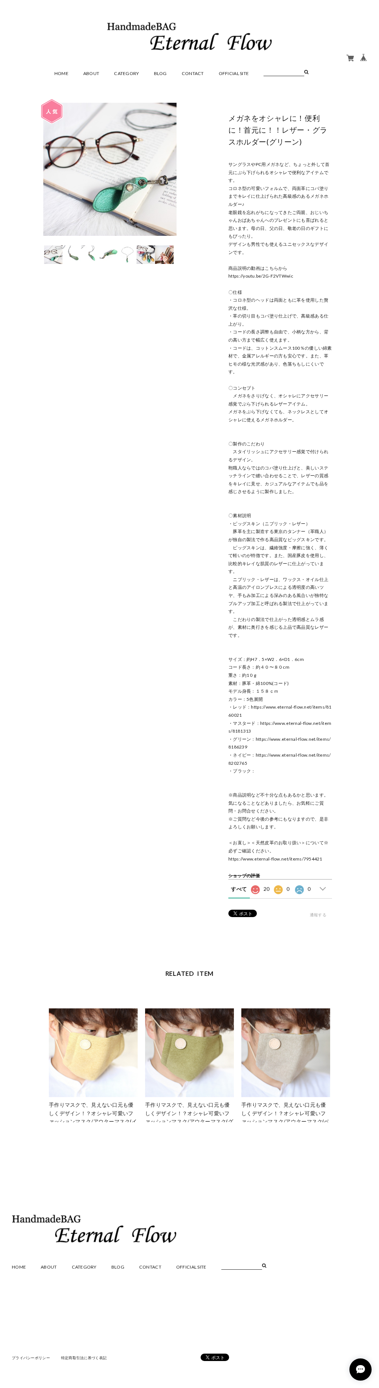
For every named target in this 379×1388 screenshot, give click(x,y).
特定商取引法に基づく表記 (84, 1357)
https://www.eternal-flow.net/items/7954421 (275, 859)
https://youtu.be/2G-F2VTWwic (260, 276)
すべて (239, 889)
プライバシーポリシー (31, 1357)
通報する (318, 914)
